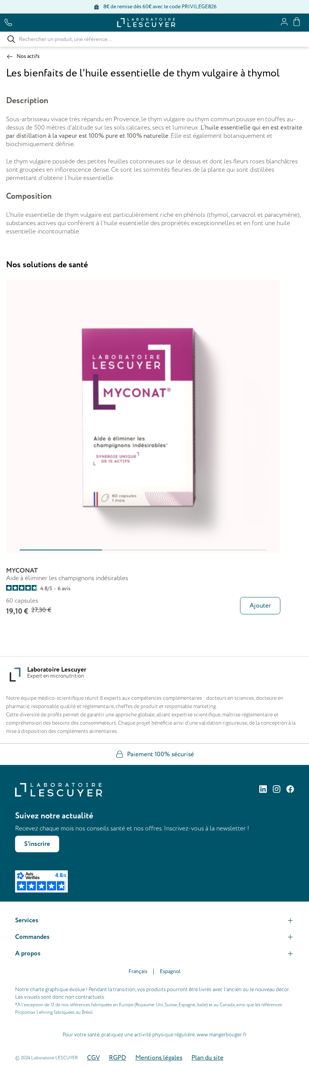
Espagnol (170, 971)
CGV (93, 1058)
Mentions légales (158, 1058)
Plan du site (207, 1058)
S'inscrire (37, 843)
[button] (154, 920)
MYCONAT (22, 570)
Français (137, 971)
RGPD (117, 1058)
